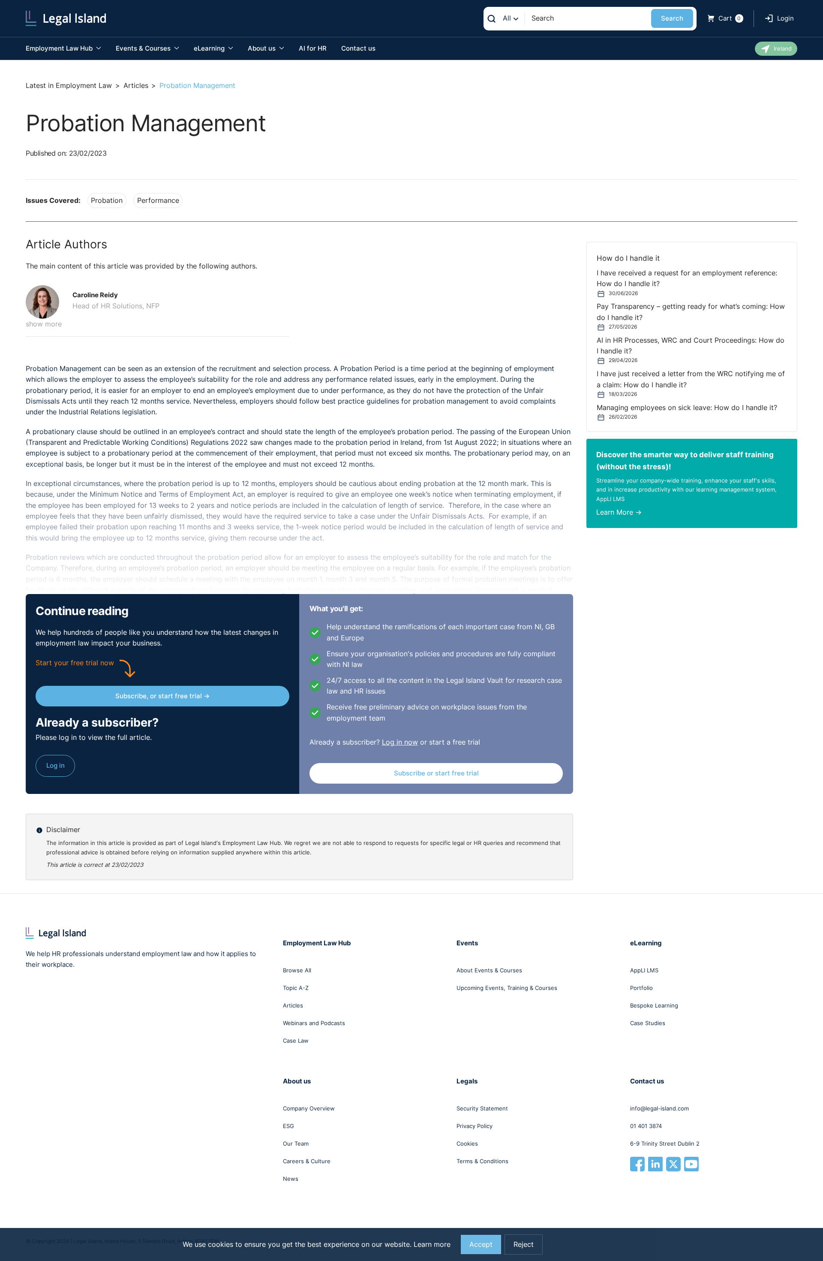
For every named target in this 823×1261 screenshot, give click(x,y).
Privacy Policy (475, 1125)
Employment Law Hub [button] (60, 48)
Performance (158, 200)
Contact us (358, 48)
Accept (481, 1244)
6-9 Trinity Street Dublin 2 (665, 1143)
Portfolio (641, 987)
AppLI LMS (644, 970)
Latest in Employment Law (69, 85)
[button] (46, 302)
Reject (524, 1244)
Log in (55, 765)
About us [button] (262, 48)
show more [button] (44, 324)
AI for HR (313, 48)
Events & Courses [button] (144, 48)
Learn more (432, 1244)
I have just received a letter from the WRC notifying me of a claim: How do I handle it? (691, 379)
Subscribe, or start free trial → (162, 696)
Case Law (296, 1040)
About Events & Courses (489, 970)
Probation (107, 200)
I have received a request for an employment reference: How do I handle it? (687, 278)
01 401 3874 (646, 1125)
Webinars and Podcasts (314, 1023)
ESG (288, 1125)
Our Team (296, 1143)
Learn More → (619, 512)
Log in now (400, 742)
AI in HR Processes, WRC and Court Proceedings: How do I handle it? (690, 345)
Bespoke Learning (654, 1005)
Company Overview (309, 1108)
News (290, 1178)
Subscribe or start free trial (436, 773)
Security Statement (482, 1108)
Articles (135, 85)
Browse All (297, 970)
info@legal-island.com (659, 1108)
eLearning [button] (210, 48)
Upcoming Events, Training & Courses (507, 987)
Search (672, 18)
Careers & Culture (306, 1161)
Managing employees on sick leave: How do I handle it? (687, 408)
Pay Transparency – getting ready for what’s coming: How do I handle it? (691, 311)
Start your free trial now (75, 663)
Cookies (467, 1143)
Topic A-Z (296, 987)
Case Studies (647, 1023)
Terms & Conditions (482, 1161)
